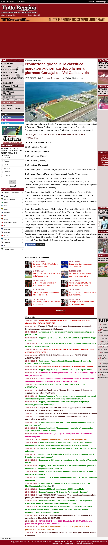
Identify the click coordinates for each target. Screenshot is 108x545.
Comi (6, 164)
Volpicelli (7, 168)
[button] (12, 182)
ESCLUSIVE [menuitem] (8, 83)
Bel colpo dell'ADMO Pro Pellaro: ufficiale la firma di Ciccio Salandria (66, 367)
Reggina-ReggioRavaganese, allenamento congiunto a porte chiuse (65, 370)
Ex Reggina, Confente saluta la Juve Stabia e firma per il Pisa (63, 440)
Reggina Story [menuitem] (9, 97)
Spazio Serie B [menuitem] (9, 63)
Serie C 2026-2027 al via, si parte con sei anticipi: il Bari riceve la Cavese (68, 413)
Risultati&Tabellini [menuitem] (10, 69)
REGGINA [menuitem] (7, 66)
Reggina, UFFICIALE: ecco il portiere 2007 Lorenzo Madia (61, 489)
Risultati (12, 186)
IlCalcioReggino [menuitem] (9, 103)
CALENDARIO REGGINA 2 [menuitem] (12, 79)
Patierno (7, 175)
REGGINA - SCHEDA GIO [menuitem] (10, 110)
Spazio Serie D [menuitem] (9, 106)
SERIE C (102, 255)
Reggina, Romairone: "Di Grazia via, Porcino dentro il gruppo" (63, 492)
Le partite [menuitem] (7, 75)
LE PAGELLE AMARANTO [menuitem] (7, 93)
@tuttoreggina (77, 78)
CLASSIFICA (6, 189)
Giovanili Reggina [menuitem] (10, 72)
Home (3, 60)
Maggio (6, 161)
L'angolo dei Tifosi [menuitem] (10, 86)
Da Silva (7, 157)
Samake (7, 172)
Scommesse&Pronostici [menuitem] (13, 100)
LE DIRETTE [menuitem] (8, 89)
